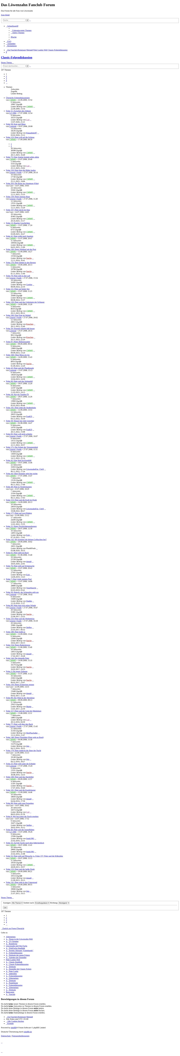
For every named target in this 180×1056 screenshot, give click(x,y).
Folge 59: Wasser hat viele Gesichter (20, 421)
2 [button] (6, 76)
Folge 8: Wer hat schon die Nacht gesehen (22, 816)
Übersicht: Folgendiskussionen (18, 98)
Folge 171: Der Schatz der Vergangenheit (22, 447)
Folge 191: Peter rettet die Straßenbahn (21, 408)
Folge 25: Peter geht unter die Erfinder (21, 764)
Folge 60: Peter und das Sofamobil (19, 381)
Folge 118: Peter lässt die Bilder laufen (21, 170)
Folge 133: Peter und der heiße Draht (20, 869)
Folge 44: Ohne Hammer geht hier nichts (21, 474)
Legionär (12, 126)
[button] (6, 83)
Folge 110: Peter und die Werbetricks (20, 619)
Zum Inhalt (5, 15)
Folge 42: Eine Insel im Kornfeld (18, 460)
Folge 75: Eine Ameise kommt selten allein (22, 157)
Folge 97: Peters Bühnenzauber (18, 342)
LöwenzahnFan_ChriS (35, 469)
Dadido (29, 601)
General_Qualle (15, 172)
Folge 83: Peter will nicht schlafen (19, 434)
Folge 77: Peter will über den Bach (19, 724)
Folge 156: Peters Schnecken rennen (20, 685)
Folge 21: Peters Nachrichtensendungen (21, 526)
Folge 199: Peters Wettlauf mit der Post (21, 249)
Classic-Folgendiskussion (16, 57)
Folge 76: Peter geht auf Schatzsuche (20, 566)
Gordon (29, 285)
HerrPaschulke (32, 733)
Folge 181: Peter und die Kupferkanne (21, 790)
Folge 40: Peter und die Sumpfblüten (20, 830)
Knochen (29, 324)
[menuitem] (21, 30)
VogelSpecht (31, 588)
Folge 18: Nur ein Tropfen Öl (17, 394)
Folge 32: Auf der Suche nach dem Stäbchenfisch (25, 843)
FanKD (29, 416)
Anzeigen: (7, 903)
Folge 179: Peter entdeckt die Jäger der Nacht (23, 751)
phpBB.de (28, 1032)
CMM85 (12, 100)
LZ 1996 (12, 113)
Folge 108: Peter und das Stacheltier (20, 777)
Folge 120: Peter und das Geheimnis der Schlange (25, 302)
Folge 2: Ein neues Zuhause (16, 671)
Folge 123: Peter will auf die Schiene (20, 137)
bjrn (27, 746)
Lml (27, 120)
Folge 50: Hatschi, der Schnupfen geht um (22, 592)
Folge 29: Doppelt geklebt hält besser (20, 328)
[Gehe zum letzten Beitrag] (34, 107)
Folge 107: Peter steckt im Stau (18, 210)
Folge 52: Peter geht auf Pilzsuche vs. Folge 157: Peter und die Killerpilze (34, 856)
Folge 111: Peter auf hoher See (18, 289)
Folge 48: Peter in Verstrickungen (19, 487)
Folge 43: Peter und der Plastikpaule (20, 368)
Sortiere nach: (29, 903)
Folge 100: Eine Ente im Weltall (18, 315)
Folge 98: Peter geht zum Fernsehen (20, 803)
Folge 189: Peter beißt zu (15, 632)
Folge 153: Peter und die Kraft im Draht (21, 500)
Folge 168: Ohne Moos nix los (18, 355)
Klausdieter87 (31, 133)
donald (28, 561)
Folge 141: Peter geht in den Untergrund (21, 882)
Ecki (28, 535)
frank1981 (30, 838)
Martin (28, 707)
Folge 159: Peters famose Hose (18, 197)
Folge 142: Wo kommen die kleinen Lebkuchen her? (26, 540)
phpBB (13, 1028)
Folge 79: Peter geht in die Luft (18, 276)
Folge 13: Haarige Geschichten (18, 223)
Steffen (29, 627)
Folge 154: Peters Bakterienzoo (18, 645)
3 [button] (6, 78)
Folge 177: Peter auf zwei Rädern (19, 513)
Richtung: (54, 903)
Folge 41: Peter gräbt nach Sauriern (19, 236)
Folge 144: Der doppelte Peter (17, 658)
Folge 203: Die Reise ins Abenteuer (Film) (22, 183)
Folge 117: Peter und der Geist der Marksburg (23, 711)
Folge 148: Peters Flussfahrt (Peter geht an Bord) (25, 737)
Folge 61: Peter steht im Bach (17, 553)
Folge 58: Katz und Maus (16, 124)
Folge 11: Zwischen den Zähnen (18, 111)
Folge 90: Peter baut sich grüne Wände (21, 605)
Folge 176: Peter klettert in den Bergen (21, 263)
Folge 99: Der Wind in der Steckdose (20, 698)
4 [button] (6, 81)
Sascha (29, 258)
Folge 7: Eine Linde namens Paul (19, 579)
